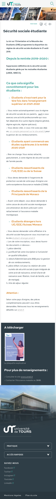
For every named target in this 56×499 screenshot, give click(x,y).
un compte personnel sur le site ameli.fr (27, 131)
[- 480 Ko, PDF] (14, 346)
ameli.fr (21, 310)
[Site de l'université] (15, 431)
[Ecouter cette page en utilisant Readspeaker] (50, 25)
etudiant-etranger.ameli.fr (23, 238)
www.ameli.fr (27, 377)
